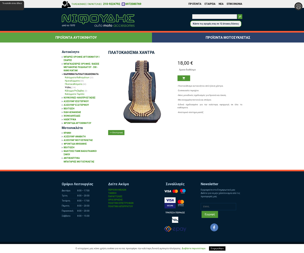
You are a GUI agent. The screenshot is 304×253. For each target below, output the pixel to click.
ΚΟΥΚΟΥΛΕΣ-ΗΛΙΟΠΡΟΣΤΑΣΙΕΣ (79, 97)
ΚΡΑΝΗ (67, 133)
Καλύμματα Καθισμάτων (79, 77)
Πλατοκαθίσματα (75, 84)
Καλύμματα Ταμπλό (74, 94)
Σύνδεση (298, 6)
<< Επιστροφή (116, 132)
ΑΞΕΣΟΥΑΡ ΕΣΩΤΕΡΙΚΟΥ (76, 101)
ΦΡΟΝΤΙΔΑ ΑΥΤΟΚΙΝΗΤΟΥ (77, 123)
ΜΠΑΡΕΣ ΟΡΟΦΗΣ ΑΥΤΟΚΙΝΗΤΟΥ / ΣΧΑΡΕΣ (82, 58)
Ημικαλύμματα (74, 80)
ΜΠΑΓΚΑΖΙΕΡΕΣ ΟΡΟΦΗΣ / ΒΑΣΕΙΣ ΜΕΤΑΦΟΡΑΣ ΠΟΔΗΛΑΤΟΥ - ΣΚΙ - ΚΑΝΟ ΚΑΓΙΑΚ (81, 67)
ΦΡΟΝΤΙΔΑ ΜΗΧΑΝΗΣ (75, 144)
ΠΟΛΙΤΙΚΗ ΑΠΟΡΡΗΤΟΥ (120, 206)
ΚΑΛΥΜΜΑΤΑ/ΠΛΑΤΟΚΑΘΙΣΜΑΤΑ (81, 74)
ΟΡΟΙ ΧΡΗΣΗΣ (115, 199)
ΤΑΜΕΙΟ (112, 193)
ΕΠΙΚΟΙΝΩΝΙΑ (234, 3)
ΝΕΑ (221, 3)
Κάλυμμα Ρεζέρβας (76, 90)
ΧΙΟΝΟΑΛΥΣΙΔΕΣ (72, 116)
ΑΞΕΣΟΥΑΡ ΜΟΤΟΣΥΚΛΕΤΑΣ (78, 140)
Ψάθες (70, 87)
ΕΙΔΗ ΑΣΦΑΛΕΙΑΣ (72, 112)
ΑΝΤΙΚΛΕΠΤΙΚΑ (72, 158)
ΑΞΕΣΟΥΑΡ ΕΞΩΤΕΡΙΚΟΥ (76, 105)
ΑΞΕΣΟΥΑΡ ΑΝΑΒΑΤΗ (75, 136)
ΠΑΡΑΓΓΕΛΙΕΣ (115, 196)
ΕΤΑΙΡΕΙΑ (210, 3)
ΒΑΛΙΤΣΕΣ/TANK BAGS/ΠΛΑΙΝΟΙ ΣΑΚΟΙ (80, 153)
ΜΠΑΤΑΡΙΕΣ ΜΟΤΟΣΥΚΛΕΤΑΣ (79, 161)
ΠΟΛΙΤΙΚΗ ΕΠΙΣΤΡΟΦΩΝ (120, 203)
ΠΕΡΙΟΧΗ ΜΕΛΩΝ (117, 190)
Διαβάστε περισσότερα (193, 248)
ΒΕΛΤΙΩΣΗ (69, 108)
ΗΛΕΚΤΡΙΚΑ (70, 119)
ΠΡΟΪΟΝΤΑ (194, 3)
